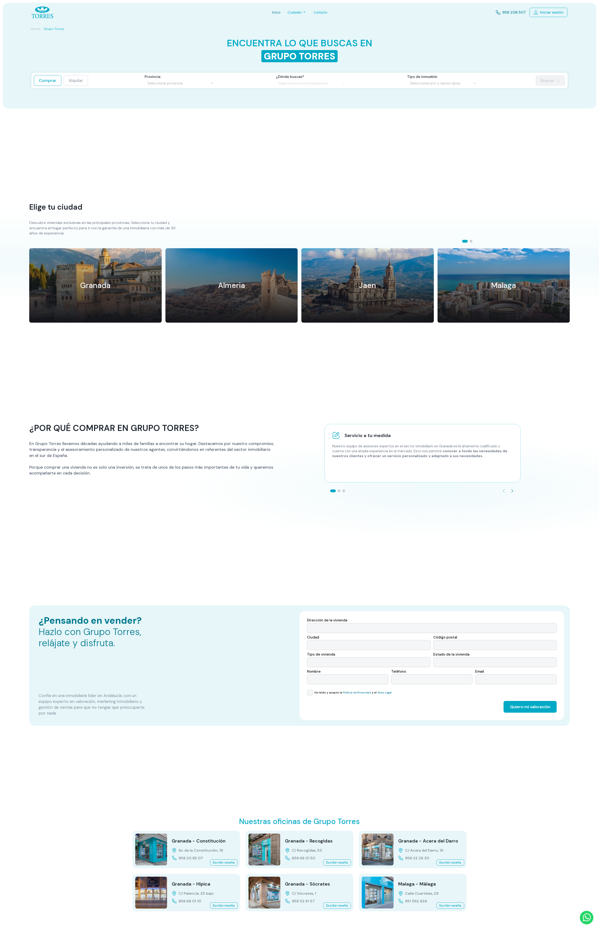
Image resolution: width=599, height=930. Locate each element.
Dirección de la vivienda (327, 620)
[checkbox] (310, 692)
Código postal (445, 637)
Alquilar (76, 80)
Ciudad (313, 637)
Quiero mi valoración (530, 707)
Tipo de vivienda (321, 654)
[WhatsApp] (586, 917)
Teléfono (398, 671)
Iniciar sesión (551, 12)
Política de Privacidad (357, 692)
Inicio (276, 12)
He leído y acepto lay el (352, 692)
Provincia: (153, 77)
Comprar (47, 80)
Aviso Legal (385, 692)
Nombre (314, 671)
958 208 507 (514, 12)
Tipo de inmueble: (422, 77)
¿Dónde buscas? (290, 77)
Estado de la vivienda (451, 654)
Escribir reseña (224, 862)
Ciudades (295, 12)
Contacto (320, 12)
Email (479, 671)
